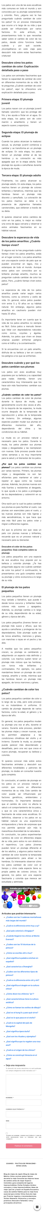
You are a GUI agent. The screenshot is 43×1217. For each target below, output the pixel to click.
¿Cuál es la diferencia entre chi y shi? (22, 980)
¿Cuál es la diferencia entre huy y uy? (22, 926)
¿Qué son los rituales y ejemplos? (21, 1036)
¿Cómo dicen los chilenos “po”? (20, 994)
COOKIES (10, 1163)
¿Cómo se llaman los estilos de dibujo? (23, 1007)
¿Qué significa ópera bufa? (18, 1031)
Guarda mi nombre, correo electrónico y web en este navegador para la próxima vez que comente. (23, 1137)
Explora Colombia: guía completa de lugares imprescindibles (18, 1183)
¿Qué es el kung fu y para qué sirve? (22, 1012)
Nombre (10, 1097)
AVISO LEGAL (21, 1166)
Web (7, 1121)
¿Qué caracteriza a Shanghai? (19, 966)
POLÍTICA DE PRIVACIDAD (25, 1163)
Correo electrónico (15, 1109)
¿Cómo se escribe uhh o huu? (19, 953)
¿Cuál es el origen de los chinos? (20, 1050)
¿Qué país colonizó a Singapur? (20, 931)
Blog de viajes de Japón (13, 1174)
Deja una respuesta (15, 1065)
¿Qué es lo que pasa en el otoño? (20, 1018)
